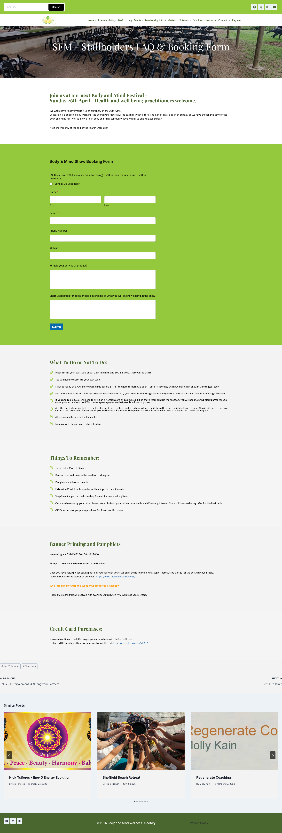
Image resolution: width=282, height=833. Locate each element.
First (52, 205)
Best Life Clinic (272, 681)
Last (106, 205)
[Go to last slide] (9, 755)
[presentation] (47, 741)
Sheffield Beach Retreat (121, 777)
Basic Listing (125, 20)
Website (54, 248)
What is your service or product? (68, 265)
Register (237, 20)
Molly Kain (205, 784)
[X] (261, 7)
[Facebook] (254, 7)
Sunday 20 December (67, 183)
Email (54, 213)
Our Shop (198, 20)
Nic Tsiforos (18, 784)
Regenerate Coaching (213, 777)
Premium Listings (107, 20)
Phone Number (58, 230)
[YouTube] (274, 7)
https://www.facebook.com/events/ (115, 576)
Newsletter (211, 20)
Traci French (112, 784)
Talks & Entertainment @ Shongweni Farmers (29, 681)
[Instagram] (268, 7)
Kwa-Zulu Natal (10, 666)
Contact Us (224, 20)
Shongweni (29, 666)
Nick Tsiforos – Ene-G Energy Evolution (39, 777)
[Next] (272, 755)
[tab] (134, 801)
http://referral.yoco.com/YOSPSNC (132, 642)
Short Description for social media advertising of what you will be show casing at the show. (103, 295)
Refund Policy (199, 823)
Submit (56, 326)
